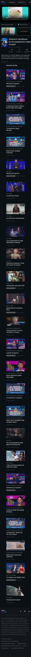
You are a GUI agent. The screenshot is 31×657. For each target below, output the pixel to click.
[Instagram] (25, 611)
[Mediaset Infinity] (3, 2)
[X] (29, 611)
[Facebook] (20, 611)
